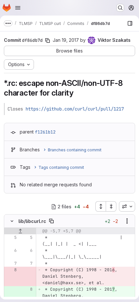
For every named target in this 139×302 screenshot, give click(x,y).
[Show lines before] (20, 231)
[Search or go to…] (120, 8)
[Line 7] (11, 263)
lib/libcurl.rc (32, 221)
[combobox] (127, 206)
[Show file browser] (130, 23)
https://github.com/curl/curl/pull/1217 (75, 109)
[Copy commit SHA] (47, 40)
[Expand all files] (100, 206)
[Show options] (127, 221)
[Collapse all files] (111, 206)
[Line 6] (11, 250)
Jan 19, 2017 (66, 40)
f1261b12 (45, 132)
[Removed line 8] (11, 270)
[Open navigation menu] (18, 8)
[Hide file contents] (12, 221)
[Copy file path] (51, 221)
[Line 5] (11, 237)
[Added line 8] (27, 289)
